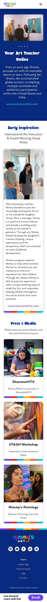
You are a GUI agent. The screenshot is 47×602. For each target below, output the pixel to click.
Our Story (23, 578)
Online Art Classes (23, 569)
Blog (23, 574)
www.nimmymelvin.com (22, 104)
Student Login (23, 565)
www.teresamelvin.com (23, 306)
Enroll (36, 597)
